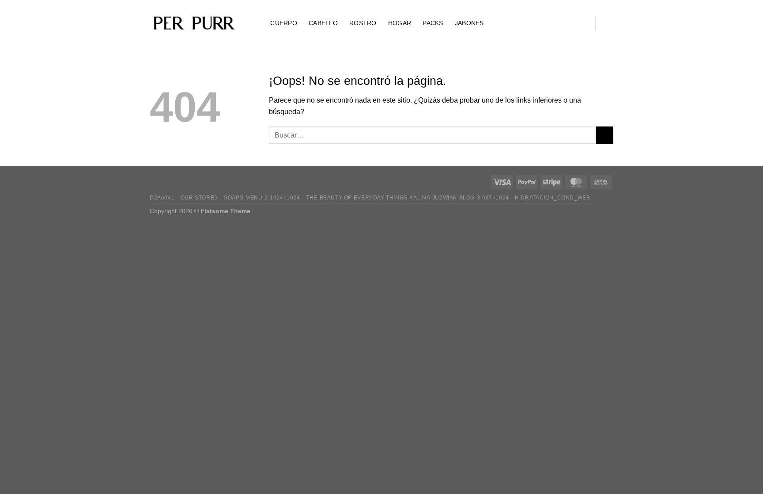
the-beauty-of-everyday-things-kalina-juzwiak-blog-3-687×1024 (407, 198)
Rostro (363, 23)
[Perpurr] (194, 23)
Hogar (399, 23)
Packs (433, 23)
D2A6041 (162, 198)
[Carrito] (608, 23)
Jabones (469, 23)
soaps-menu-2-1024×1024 (262, 198)
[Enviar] (604, 135)
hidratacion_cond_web (552, 198)
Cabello (323, 23)
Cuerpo (283, 23)
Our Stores (199, 198)
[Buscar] (255, 23)
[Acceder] (581, 23)
